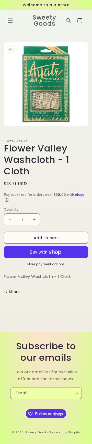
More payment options (46, 264)
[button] (10, 20)
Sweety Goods (36, 432)
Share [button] (14, 291)
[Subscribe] (76, 393)
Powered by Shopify (64, 432)
